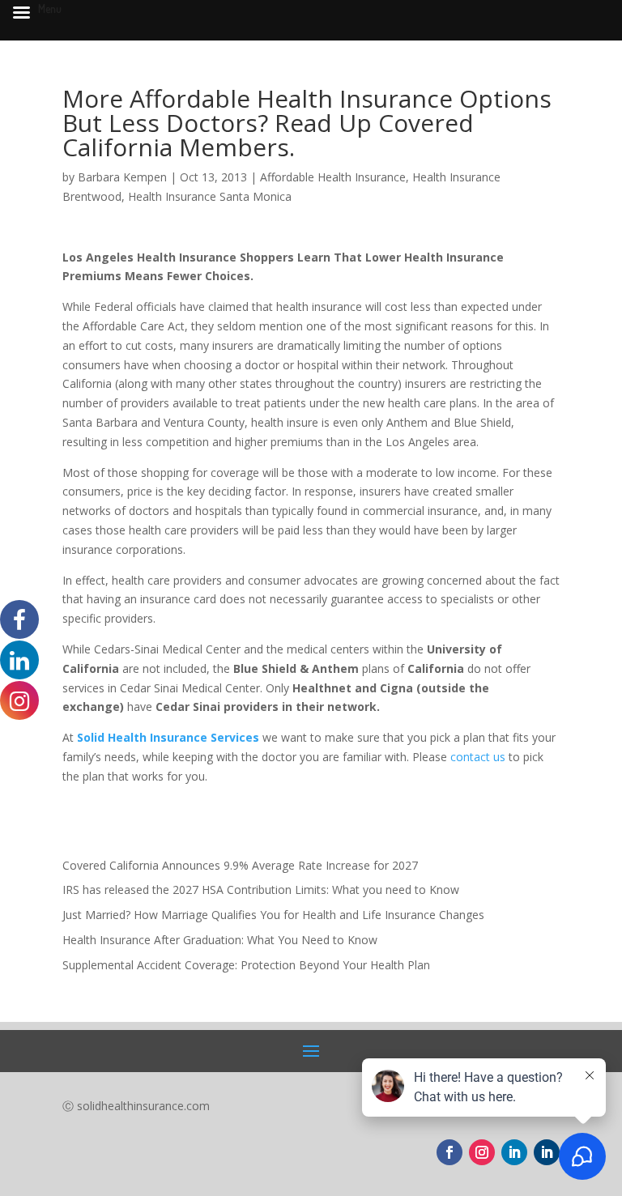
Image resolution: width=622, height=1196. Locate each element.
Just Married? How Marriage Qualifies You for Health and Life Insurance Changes (273, 914)
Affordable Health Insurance (333, 177)
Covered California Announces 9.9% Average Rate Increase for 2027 (240, 865)
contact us (477, 756)
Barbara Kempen (122, 177)
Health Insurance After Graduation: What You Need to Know (219, 939)
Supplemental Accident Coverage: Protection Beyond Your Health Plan (246, 965)
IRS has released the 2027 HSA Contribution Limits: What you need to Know (260, 889)
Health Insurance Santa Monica (210, 196)
